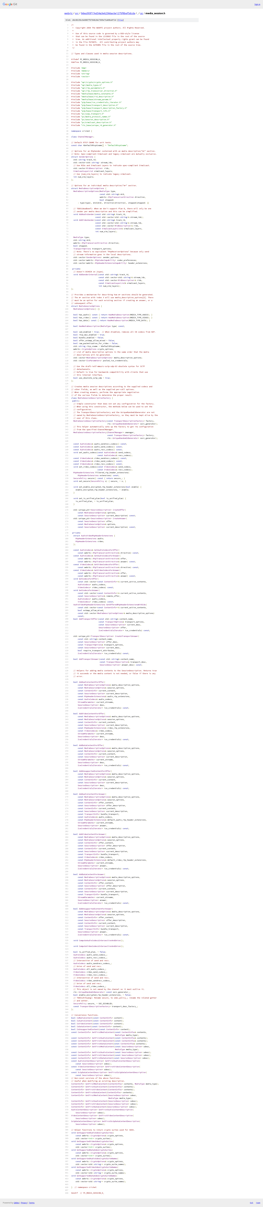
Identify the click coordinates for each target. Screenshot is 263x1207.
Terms (32, 1202)
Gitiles (16, 1202)
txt (251, 1202)
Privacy (24, 1202)
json (258, 1202)
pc (141, 13)
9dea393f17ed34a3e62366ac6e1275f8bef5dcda (108, 13)
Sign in (257, 4)
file (120, 20)
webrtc (68, 13)
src (77, 13)
